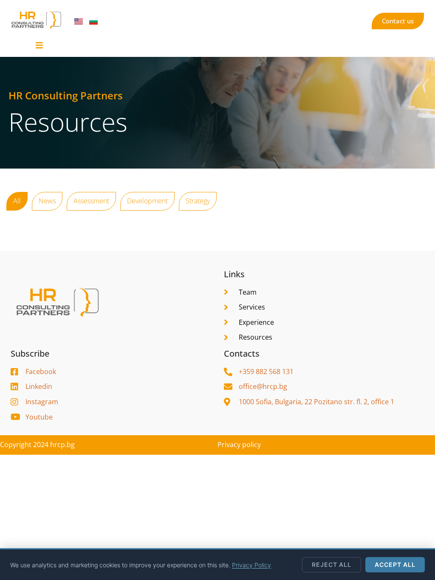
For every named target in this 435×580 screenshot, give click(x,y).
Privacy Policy (251, 565)
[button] (39, 45)
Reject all (331, 564)
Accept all (395, 564)
